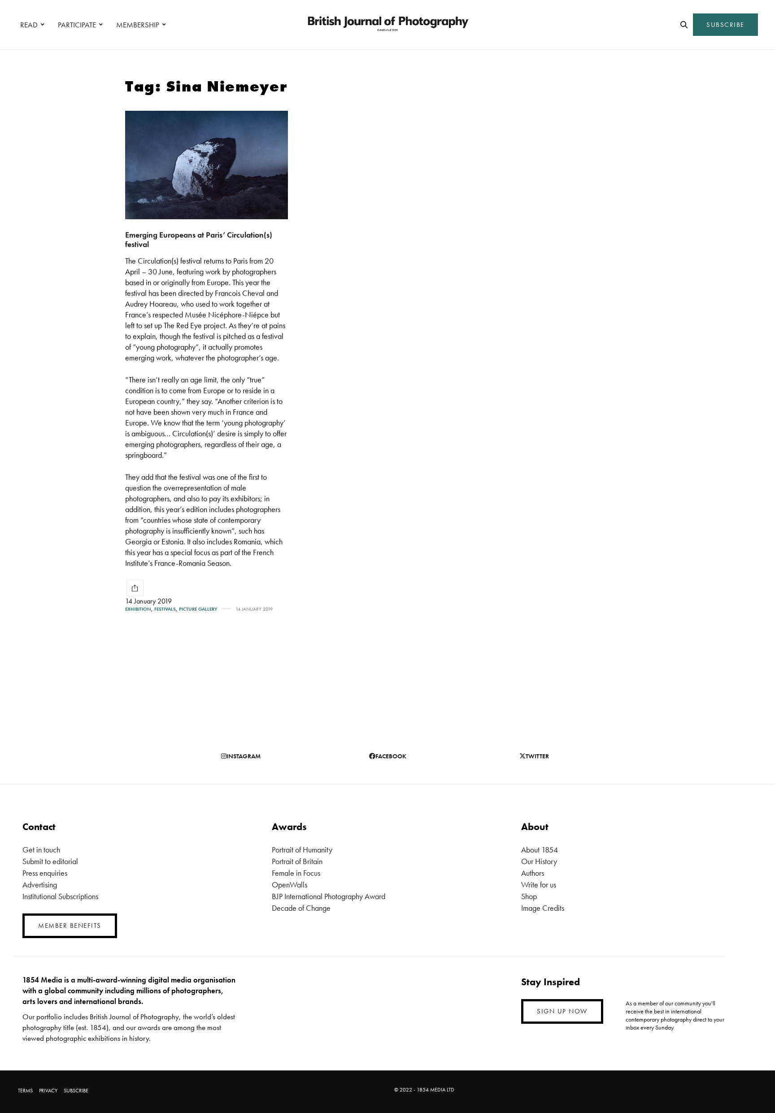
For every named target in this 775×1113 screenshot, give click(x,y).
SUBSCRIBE (725, 24)
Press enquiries (44, 873)
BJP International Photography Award (328, 896)
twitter (537, 756)
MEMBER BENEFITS (69, 925)
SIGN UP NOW (562, 1011)
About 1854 (539, 849)
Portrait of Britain (297, 861)
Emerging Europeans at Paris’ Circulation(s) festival (198, 239)
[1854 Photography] (387, 24)
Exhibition (138, 609)
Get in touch (41, 849)
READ (29, 25)
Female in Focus (296, 873)
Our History (539, 861)
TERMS (25, 1090)
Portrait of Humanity (302, 849)
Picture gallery (198, 609)
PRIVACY (48, 1090)
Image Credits (542, 908)
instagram (243, 756)
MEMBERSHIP (137, 25)
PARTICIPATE (77, 25)
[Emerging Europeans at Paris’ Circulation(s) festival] (206, 165)
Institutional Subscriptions (60, 896)
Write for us (538, 884)
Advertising (39, 884)
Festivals (165, 609)
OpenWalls (289, 884)
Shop (529, 896)
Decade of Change (301, 908)
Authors (532, 873)
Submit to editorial (50, 861)
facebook (390, 756)
